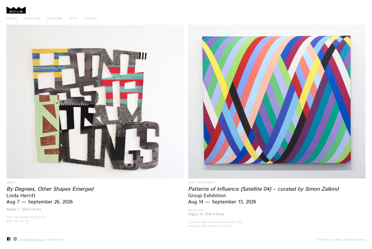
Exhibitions (32, 18)
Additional (55, 18)
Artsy (73, 18)
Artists (11, 18)
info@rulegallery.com (32, 240)
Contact (91, 18)
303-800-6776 (55, 240)
